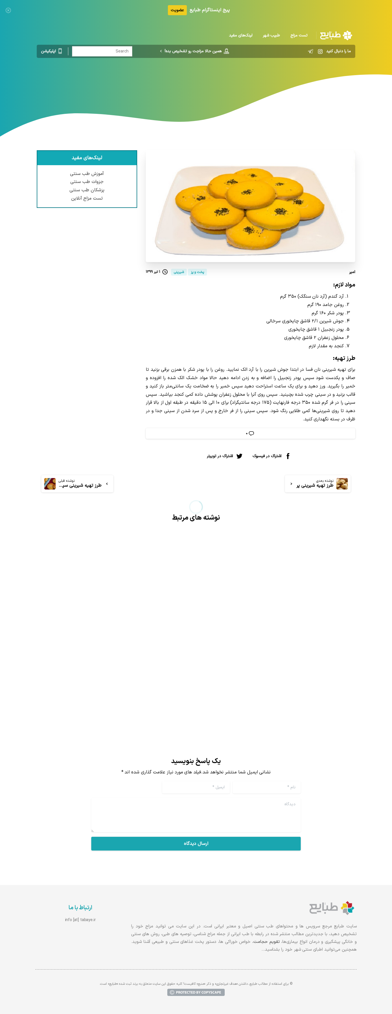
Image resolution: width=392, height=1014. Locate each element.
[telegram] (310, 51)
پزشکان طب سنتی (86, 190)
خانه (229, 81)
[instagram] (320, 51)
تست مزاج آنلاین (87, 198)
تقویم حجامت (266, 942)
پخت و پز (210, 81)
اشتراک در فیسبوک (267, 456)
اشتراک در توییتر (220, 456)
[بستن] (8, 10)
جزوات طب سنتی (87, 181)
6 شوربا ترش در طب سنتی (314, 669)
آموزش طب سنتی (87, 173)
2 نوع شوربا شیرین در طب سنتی (142, 669)
